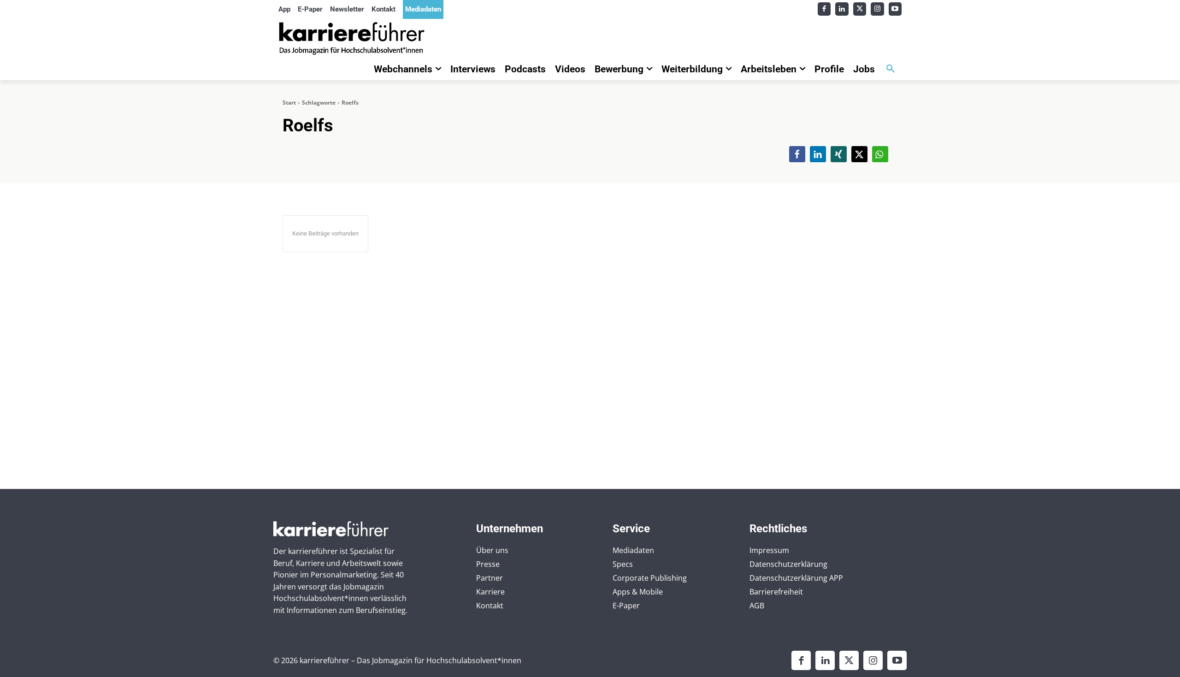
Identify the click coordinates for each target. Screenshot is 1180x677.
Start (289, 102)
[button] (890, 69)
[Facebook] (824, 9)
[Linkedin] (842, 9)
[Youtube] (895, 9)
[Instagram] (877, 9)
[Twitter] (860, 9)
